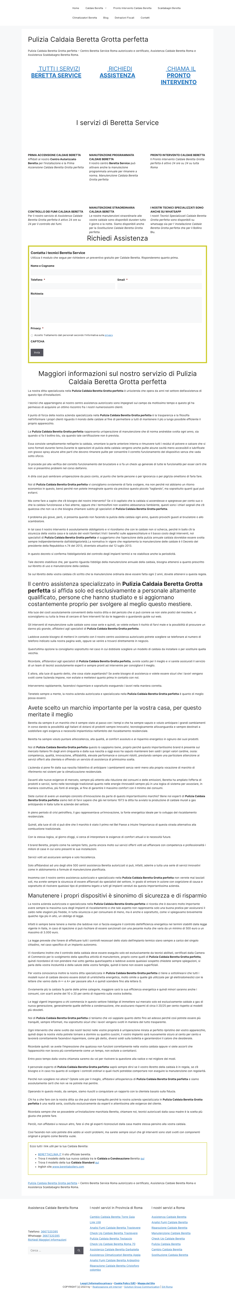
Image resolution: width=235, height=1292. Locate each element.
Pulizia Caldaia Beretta (166, 1244)
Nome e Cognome (42, 265)
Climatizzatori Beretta (84, 17)
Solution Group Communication (142, 1286)
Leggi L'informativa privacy (96, 1283)
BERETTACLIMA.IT (50, 1154)
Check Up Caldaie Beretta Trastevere (114, 1233)
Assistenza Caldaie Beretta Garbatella (114, 1249)
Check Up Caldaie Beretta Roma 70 (112, 1244)
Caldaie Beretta (94, 8)
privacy (109, 335)
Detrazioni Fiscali (124, 17)
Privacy (37, 328)
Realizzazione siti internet (107, 1286)
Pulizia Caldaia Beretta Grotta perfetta (52, 1183)
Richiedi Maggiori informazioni (47, 1239)
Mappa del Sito (146, 1283)
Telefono (38, 279)
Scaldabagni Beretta (169, 8)
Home (75, 8)
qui (142, 1158)
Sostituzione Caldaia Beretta (170, 1255)
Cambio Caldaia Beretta (167, 1249)
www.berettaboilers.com (68, 1166)
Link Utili (95, 1222)
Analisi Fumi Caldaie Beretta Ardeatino (114, 1260)
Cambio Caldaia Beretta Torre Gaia (112, 1216)
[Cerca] (78, 1250)
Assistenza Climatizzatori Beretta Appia (115, 1255)
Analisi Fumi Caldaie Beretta (170, 1222)
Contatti (145, 17)
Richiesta (37, 293)
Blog (105, 17)
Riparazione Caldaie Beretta (169, 1227)
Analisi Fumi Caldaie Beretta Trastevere (115, 1227)
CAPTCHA (37, 341)
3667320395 (49, 1231)
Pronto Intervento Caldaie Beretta (132, 8)
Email (123, 279)
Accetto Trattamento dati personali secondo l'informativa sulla (73, 335)
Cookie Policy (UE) (125, 1283)
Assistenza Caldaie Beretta (169, 1216)
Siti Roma (167, 1286)
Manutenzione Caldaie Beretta (171, 1233)
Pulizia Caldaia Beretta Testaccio (111, 1238)
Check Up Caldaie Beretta (168, 1238)
